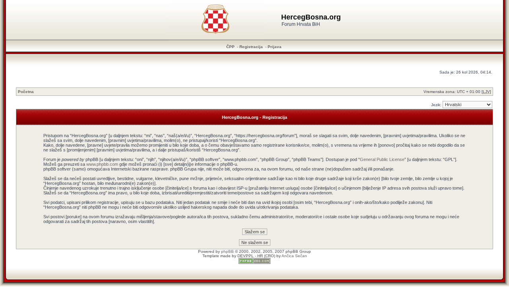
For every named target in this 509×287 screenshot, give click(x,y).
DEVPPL (245, 256)
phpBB (227, 251)
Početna (26, 91)
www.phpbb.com (102, 164)
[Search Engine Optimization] (254, 262)
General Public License (382, 159)
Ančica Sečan (294, 256)
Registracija (251, 47)
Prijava (275, 47)
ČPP (230, 47)
